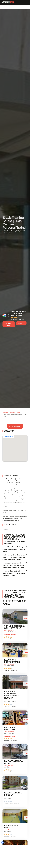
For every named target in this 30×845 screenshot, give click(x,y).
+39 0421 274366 (10, 635)
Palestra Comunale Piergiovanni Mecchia (11, 694)
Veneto (18, 412)
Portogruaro (11, 630)
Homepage (5, 412)
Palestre (12, 412)
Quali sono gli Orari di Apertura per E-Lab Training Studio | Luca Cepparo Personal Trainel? (14, 557)
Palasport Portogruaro (12, 661)
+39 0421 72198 (9, 736)
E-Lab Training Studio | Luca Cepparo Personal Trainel (18, 313)
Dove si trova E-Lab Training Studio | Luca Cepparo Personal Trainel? (13, 549)
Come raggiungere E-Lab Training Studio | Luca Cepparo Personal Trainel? (13, 573)
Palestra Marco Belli (13, 762)
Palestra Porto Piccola (13, 794)
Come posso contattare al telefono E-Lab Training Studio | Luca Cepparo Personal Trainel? (13, 565)
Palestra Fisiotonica (10, 728)
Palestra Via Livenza (11, 826)
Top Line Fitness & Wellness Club (14, 627)
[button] (27, 2)
